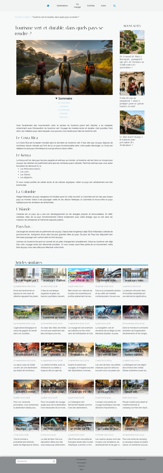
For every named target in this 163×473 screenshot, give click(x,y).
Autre (103, 6)
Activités (91, 6)
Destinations (62, 6)
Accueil (18, 17)
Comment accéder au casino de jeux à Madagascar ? (109, 429)
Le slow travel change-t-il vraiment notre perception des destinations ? (132, 141)
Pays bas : (63, 117)
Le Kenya (64, 106)
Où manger (77, 5)
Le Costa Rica (64, 103)
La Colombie (63, 110)
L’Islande (64, 113)
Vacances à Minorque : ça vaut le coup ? (27, 429)
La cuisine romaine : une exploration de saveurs (55, 354)
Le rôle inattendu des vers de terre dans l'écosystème (108, 354)
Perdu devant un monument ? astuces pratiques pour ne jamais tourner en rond (132, 102)
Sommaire (65, 98)
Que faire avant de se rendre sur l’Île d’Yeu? (81, 429)
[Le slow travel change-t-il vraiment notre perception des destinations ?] (132, 122)
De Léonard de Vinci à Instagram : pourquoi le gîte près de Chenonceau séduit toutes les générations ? (132, 62)
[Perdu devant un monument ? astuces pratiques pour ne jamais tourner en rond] (132, 83)
